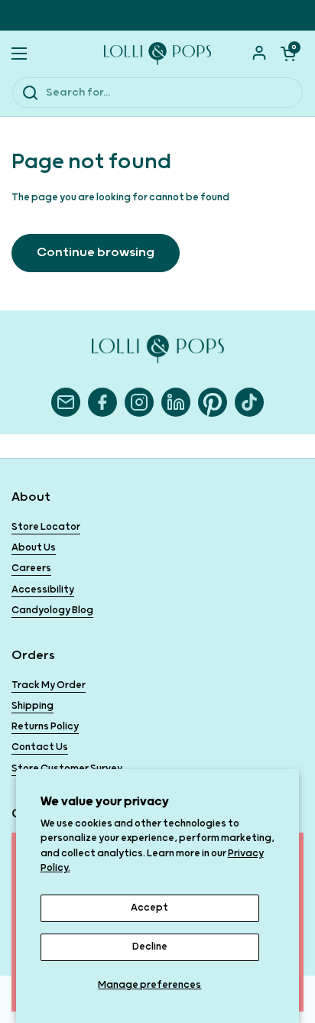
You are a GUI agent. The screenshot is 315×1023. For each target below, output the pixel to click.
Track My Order (48, 685)
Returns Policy (45, 726)
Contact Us (39, 747)
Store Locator (45, 527)
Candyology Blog (52, 610)
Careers (31, 568)
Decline (149, 947)
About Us (33, 548)
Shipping (32, 706)
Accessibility (42, 590)
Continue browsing (95, 252)
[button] (288, 53)
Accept (149, 908)
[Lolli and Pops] (157, 53)
